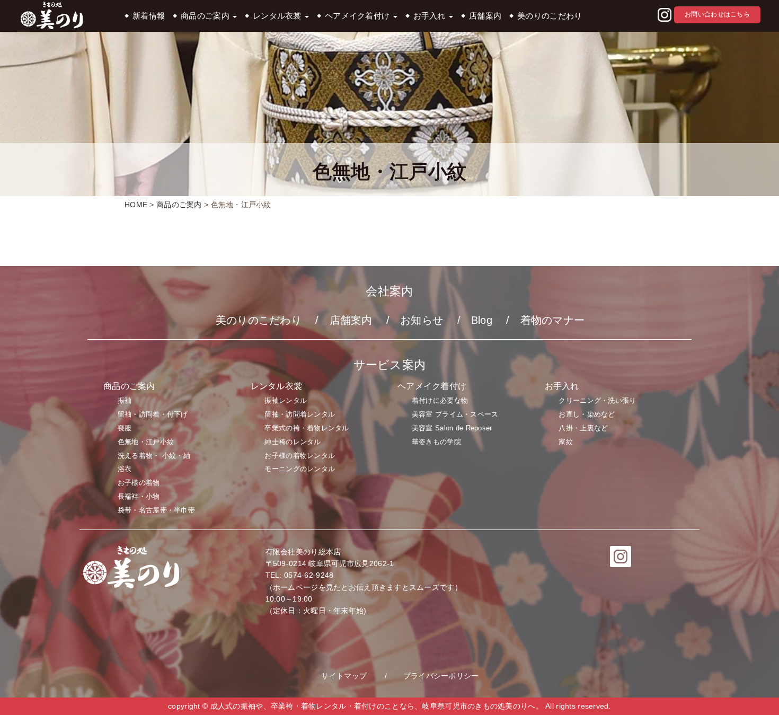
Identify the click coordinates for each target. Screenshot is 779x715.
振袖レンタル (285, 400)
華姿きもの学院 (436, 442)
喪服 (125, 428)
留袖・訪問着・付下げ (153, 414)
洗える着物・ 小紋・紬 (154, 456)
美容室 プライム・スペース (455, 414)
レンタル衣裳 (278, 16)
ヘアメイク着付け (358, 16)
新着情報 (148, 16)
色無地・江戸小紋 (146, 442)
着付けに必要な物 (440, 400)
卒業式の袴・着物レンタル (306, 428)
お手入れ (430, 16)
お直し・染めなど (587, 414)
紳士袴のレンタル (292, 442)
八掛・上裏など (583, 428)
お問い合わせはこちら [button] (717, 14)
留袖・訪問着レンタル (299, 414)
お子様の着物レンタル (299, 456)
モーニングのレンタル (299, 469)
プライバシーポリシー (441, 676)
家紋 (566, 442)
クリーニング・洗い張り (597, 400)
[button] (664, 15)
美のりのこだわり (549, 16)
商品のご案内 (206, 16)
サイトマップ (344, 676)
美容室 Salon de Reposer (452, 428)
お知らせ (421, 320)
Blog (481, 320)
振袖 (125, 400)
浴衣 (125, 469)
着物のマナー (552, 320)
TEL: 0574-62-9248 (299, 575)
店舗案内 (485, 16)
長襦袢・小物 (139, 496)
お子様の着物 (139, 483)
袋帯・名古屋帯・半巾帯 (156, 510)
